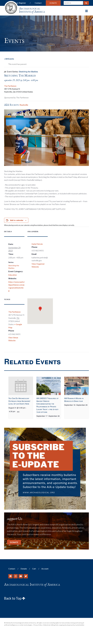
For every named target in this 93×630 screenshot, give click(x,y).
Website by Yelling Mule (50, 625)
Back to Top (13, 598)
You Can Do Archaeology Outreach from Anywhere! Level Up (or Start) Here (19, 401)
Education (12, 275)
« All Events (9, 59)
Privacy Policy (38, 625)
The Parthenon (10, 86)
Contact (38, 3)
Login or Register (19, 3)
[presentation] (20, 386)
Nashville (24, 105)
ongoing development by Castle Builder (71, 625)
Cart (34, 568)
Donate (53, 3)
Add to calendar (16, 220)
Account (44, 568)
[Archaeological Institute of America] (11, 7)
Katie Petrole (37, 244)
